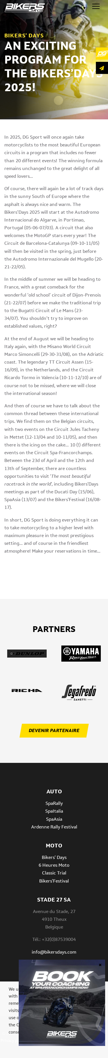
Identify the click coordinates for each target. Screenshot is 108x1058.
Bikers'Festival (54, 881)
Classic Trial (54, 873)
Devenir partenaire (54, 730)
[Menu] (95, 6)
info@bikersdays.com (54, 952)
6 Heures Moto (54, 865)
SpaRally (54, 803)
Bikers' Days (54, 857)
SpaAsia (54, 819)
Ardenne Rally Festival (54, 827)
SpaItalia (54, 811)
